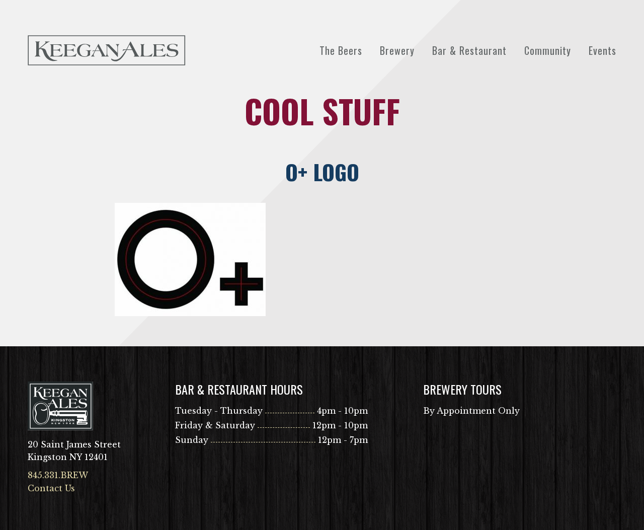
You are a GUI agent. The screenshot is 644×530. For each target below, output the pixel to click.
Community (547, 50)
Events (602, 50)
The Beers (340, 50)
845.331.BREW (58, 475)
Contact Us (51, 488)
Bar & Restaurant (469, 50)
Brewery (397, 50)
